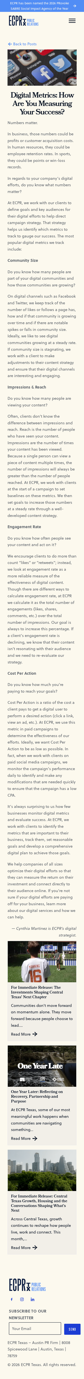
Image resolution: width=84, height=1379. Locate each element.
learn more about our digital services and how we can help (41, 910)
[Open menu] (72, 20)
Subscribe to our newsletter (27, 1314)
